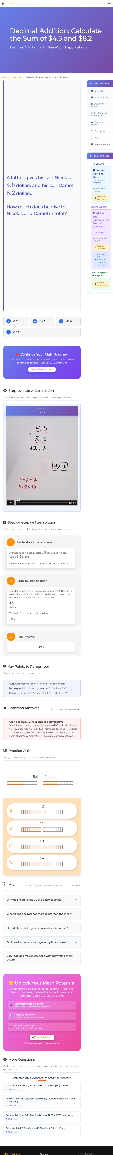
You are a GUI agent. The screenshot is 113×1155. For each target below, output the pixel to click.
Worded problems (101, 284)
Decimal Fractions (101, 197)
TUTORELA (10, 3)
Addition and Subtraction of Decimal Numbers (102, 259)
